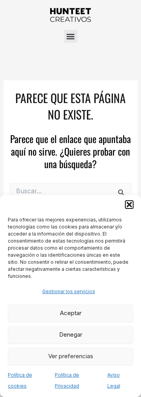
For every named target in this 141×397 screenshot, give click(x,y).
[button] (129, 204)
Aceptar (70, 313)
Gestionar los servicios (68, 291)
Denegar (70, 334)
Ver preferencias (70, 356)
